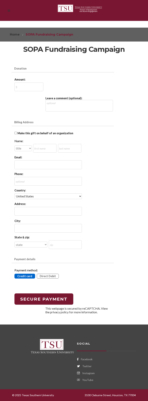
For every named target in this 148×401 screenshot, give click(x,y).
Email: (18, 157)
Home (15, 34)
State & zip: (22, 237)
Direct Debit (48, 276)
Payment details (24, 259)
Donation (20, 68)
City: (17, 221)
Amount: (20, 79)
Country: (20, 190)
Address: (20, 204)
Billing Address (24, 122)
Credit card (24, 276)
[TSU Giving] (80, 10)
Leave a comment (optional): (63, 98)
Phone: (18, 174)
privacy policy (59, 312)
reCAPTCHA (91, 308)
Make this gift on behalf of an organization (45, 133)
